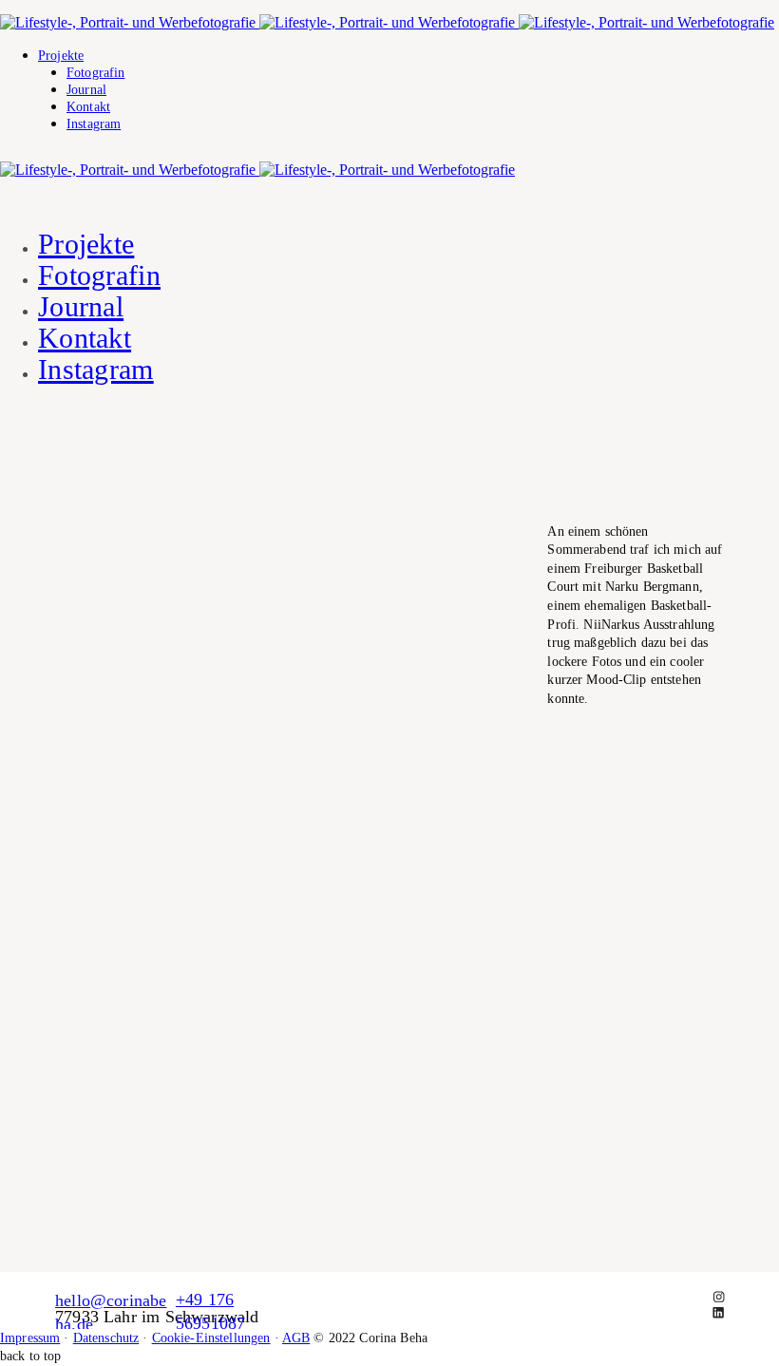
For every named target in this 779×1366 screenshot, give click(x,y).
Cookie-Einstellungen (211, 1338)
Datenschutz (106, 1338)
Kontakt (88, 107)
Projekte (61, 55)
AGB (296, 1338)
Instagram (93, 124)
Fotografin (95, 73)
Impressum (30, 1338)
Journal (86, 90)
